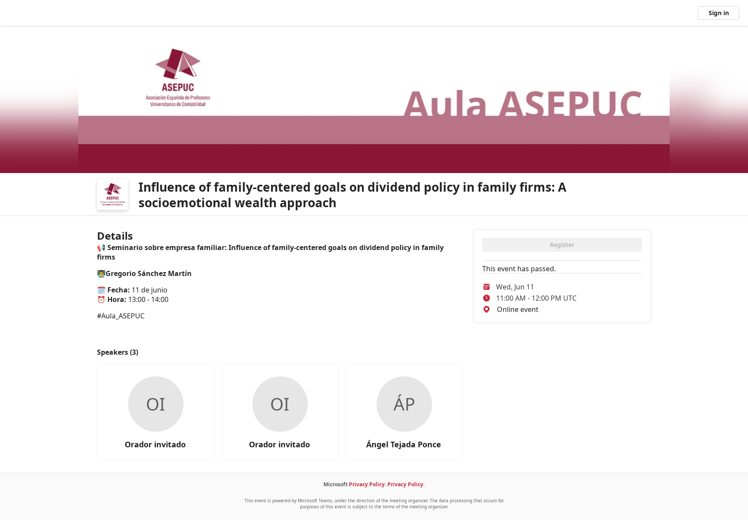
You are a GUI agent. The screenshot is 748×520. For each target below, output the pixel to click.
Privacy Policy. (367, 484)
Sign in (719, 13)
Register (562, 245)
